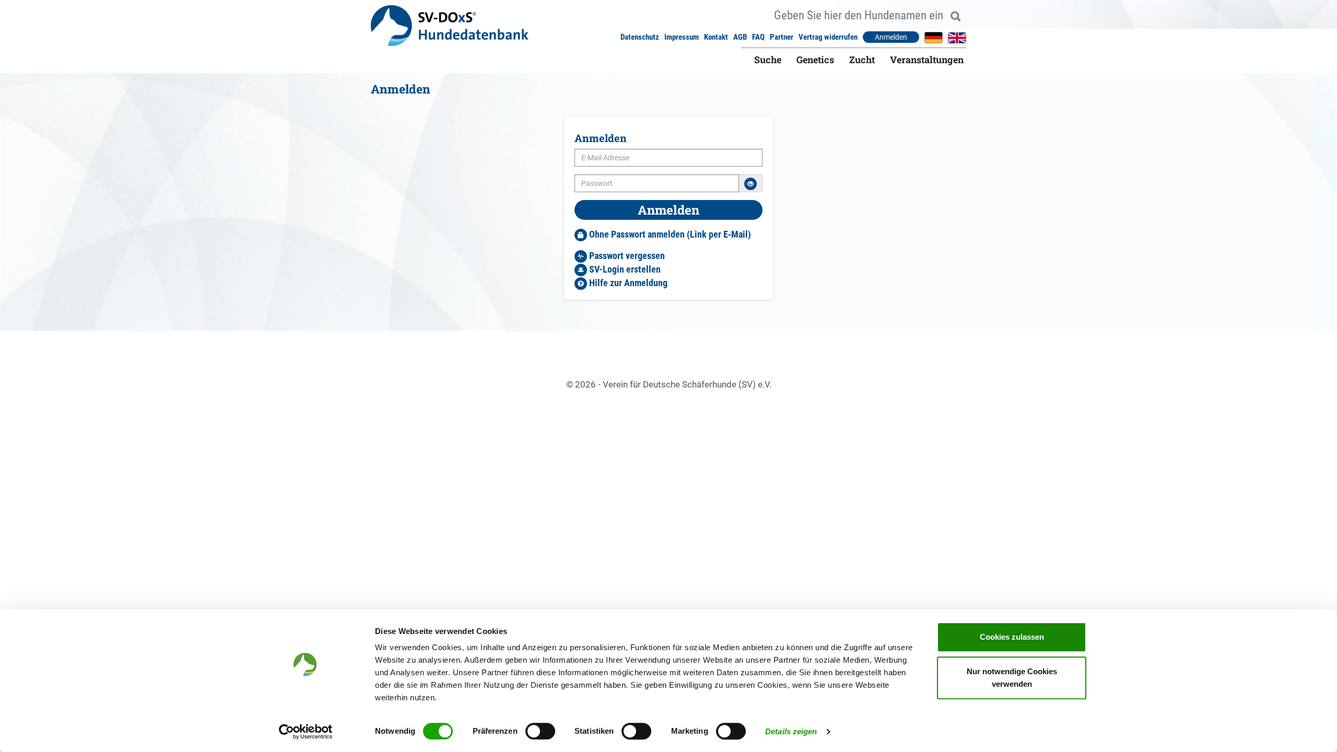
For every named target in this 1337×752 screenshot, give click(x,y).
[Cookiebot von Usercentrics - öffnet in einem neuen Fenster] (305, 731)
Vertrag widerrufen (828, 37)
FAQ (758, 37)
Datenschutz (639, 37)
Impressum (681, 37)
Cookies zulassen (1012, 636)
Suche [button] (767, 59)
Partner (781, 37)
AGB (740, 37)
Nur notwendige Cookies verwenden (1012, 677)
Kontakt (716, 37)
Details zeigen (791, 731)
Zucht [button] (862, 59)
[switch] (540, 731)
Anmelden (891, 37)
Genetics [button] (815, 59)
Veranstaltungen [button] (927, 59)
